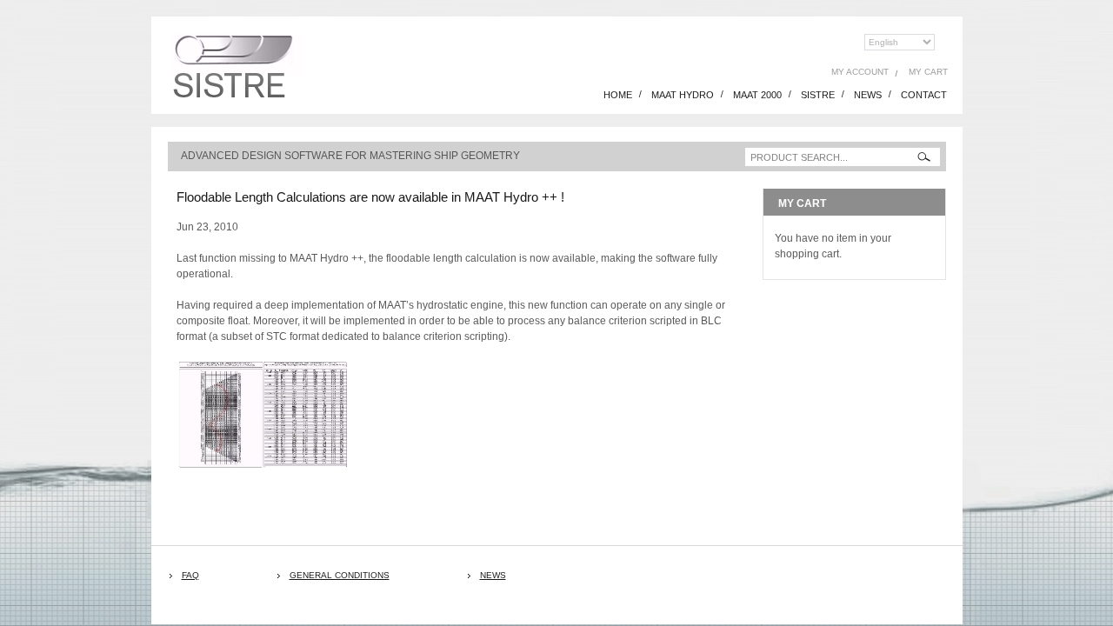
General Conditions (340, 575)
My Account (860, 72)
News (493, 575)
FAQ (190, 575)
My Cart (928, 72)
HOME (617, 95)
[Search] (924, 157)
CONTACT (924, 95)
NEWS (868, 95)
